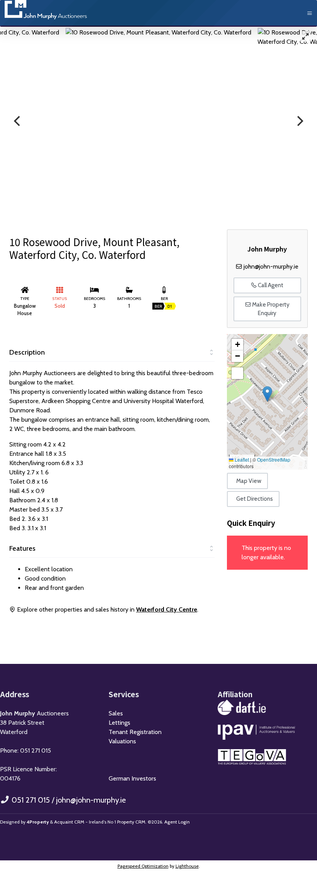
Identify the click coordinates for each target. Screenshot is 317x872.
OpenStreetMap (273, 459)
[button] (267, 394)
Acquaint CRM (69, 822)
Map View (248, 480)
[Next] (299, 120)
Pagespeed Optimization (143, 866)
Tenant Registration (135, 732)
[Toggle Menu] (309, 13)
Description (27, 352)
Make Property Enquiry (270, 309)
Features (22, 548)
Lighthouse (187, 866)
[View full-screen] (305, 36)
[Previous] (17, 120)
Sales (116, 713)
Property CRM (131, 822)
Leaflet (241, 459)
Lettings (119, 722)
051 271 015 (31, 800)
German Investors (132, 778)
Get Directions (254, 498)
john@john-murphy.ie (271, 266)
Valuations (122, 741)
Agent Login (177, 822)
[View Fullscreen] (237, 373)
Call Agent (270, 285)
